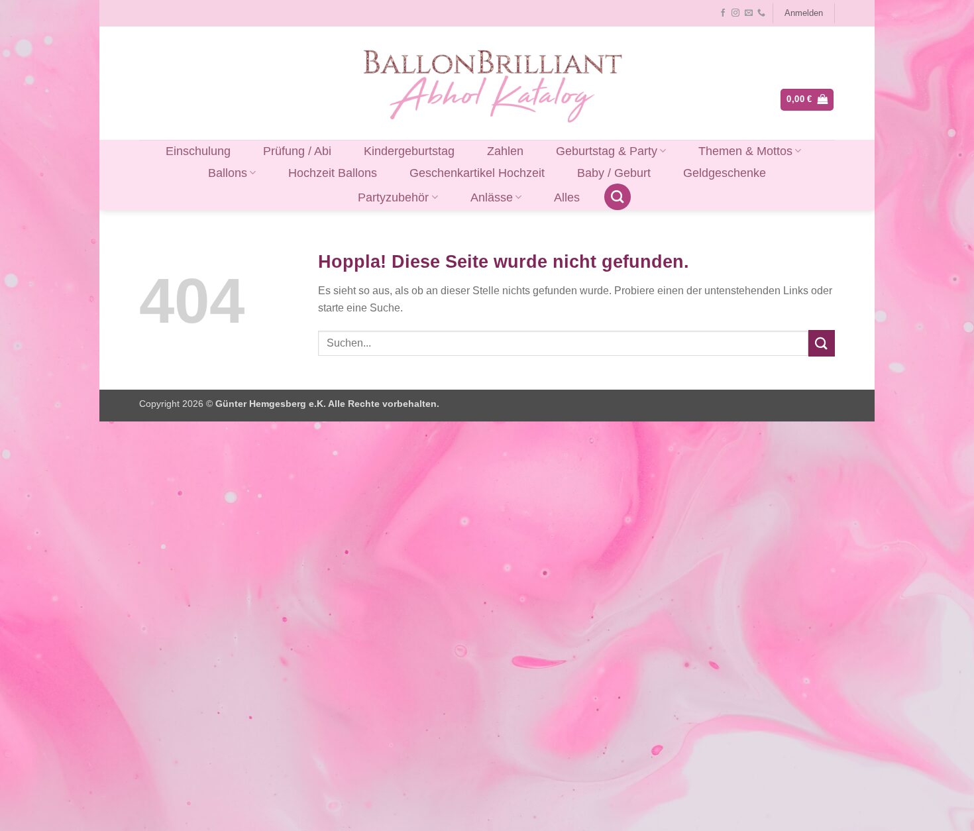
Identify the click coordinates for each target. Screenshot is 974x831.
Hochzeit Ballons (332, 173)
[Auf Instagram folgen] (735, 13)
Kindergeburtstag (409, 151)
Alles (567, 197)
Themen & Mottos (745, 151)
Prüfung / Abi (297, 151)
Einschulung (198, 151)
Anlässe (491, 197)
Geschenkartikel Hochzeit (477, 173)
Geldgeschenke (724, 173)
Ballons (227, 173)
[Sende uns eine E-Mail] (749, 13)
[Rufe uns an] (761, 13)
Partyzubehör (393, 197)
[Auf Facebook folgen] (723, 13)
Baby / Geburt (614, 173)
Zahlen (505, 151)
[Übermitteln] (821, 343)
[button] (803, 13)
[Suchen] (617, 197)
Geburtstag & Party (606, 151)
